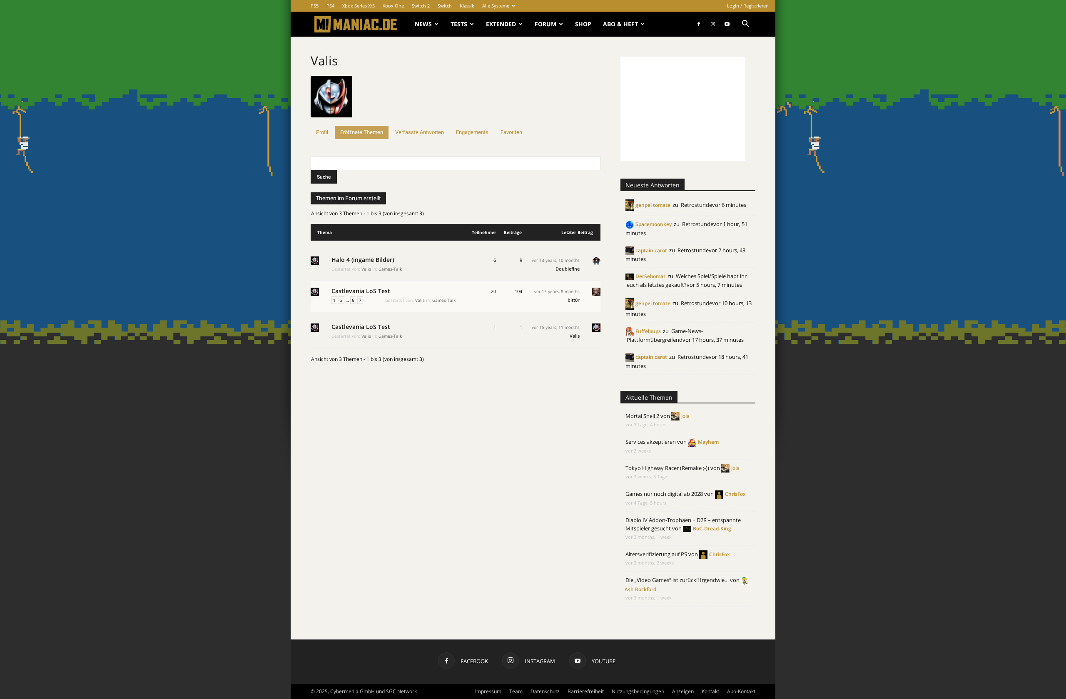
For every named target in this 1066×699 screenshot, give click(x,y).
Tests (459, 24)
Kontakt (710, 691)
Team (516, 691)
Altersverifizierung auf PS (656, 554)
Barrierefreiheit (586, 691)
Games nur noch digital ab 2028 (664, 494)
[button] (745, 25)
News (423, 24)
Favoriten (511, 132)
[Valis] (331, 121)
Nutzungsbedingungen (638, 691)
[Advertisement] (682, 109)
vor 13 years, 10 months (556, 260)
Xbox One (393, 5)
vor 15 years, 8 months (557, 291)
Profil (322, 132)
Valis (324, 60)
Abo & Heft (620, 24)
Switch (445, 5)
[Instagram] (713, 24)
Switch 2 (421, 5)
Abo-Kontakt (741, 691)
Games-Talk (390, 269)
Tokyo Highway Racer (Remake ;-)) (667, 468)
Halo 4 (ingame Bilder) (362, 260)
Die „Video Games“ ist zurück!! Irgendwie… (677, 580)
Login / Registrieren (748, 5)
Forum (545, 24)
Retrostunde (696, 205)
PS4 (330, 5)
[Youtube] (727, 24)
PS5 (315, 5)
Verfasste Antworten (419, 132)
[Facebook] (698, 24)
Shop (583, 24)
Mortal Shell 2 (642, 416)
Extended (501, 24)
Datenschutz (545, 691)
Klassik (467, 5)
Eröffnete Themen (361, 132)
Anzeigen (683, 691)
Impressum (488, 691)
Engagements (472, 132)
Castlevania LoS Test (360, 291)
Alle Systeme (495, 5)
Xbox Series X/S (358, 5)
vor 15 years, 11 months (556, 327)
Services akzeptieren (650, 441)
